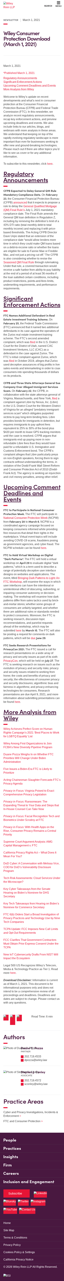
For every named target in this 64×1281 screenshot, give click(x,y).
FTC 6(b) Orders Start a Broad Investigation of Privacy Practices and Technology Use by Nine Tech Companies (31, 918)
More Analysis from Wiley (18, 89)
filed (32, 342)
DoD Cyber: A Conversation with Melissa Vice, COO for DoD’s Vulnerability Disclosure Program (31, 867)
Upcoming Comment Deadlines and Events (29, 85)
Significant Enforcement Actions (22, 81)
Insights (10, 1156)
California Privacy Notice (18, 1259)
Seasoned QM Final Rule (18, 262)
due (33, 638)
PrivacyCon (10, 660)
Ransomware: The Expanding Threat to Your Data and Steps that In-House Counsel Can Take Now (31, 805)
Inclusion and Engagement (28, 1181)
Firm (7, 1165)
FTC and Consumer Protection (20, 1121)
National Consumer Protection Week (25, 517)
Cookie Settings (20, 3)
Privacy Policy (12, 1244)
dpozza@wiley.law (35, 1060)
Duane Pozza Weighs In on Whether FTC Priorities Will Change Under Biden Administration (28, 758)
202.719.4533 (32, 1056)
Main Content (21, 3)
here (50, 163)
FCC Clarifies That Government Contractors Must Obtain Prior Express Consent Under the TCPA (31, 943)
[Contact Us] (27, 1211)
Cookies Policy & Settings (19, 1252)
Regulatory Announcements (20, 78)
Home (7, 1223)
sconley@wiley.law (36, 1084)
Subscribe (15, 1193)
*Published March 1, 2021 (19, 73)
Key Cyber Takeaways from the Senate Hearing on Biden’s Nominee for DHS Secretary (26, 892)
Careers (11, 1173)
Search (48, 6)
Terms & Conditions (15, 1237)
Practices (12, 1148)
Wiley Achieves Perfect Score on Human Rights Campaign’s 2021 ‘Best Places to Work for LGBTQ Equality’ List (31, 732)
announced (20, 202)
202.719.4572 (32, 1080)
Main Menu (23, 3)
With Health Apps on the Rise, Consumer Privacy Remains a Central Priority (29, 831)
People (9, 1140)
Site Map (8, 1230)
